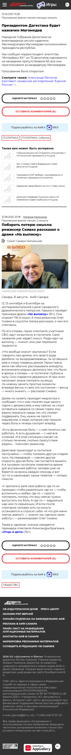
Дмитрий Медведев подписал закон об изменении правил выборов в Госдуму (38, 198)
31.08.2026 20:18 (11, 217)
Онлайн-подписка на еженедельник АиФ (34, 618)
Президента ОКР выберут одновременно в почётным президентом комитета (40, 176)
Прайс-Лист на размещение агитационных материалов (24, 630)
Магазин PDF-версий (18, 613)
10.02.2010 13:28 (11, 14)
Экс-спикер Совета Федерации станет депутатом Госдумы (37, 165)
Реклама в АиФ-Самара (20, 623)
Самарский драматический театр (23, 290)
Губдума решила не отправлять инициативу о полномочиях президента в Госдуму (41, 154)
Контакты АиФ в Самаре (21, 636)
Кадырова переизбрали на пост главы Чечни (41, 186)
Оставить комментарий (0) (36, 111)
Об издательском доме (20, 609)
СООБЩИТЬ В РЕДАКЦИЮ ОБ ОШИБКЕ (28, 646)
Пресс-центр (50, 609)
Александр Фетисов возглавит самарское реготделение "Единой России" (34, 81)
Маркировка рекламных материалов (30, 641)
